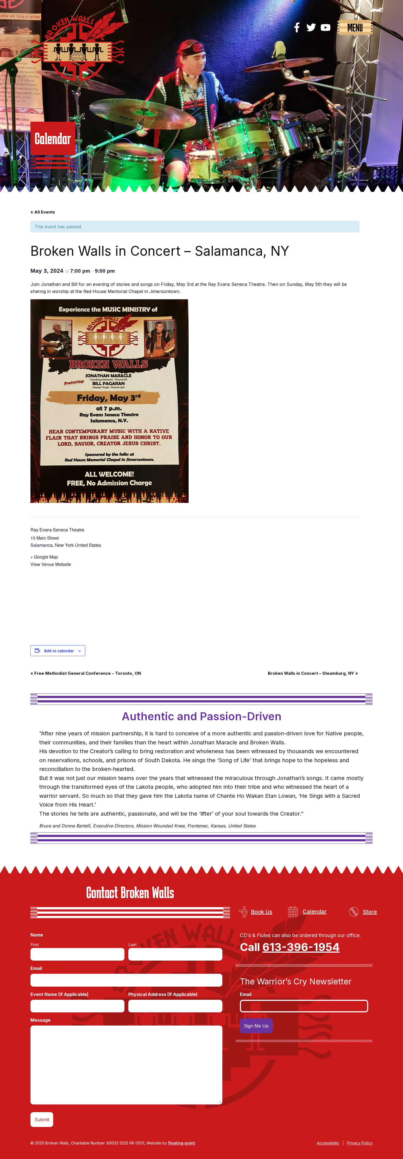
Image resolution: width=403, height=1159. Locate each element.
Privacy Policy (360, 1143)
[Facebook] (296, 27)
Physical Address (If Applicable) (163, 994)
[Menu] (355, 27)
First (34, 944)
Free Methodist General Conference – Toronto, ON (85, 673)
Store (370, 912)
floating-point (181, 1143)
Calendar (315, 911)
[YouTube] (325, 27)
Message (40, 1020)
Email (45, 968)
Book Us (261, 912)
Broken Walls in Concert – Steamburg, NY (313, 673)
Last (132, 944)
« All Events (42, 212)
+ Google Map (44, 557)
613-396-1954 (301, 947)
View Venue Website (50, 564)
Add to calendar (59, 650)
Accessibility (328, 1143)
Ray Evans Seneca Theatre (57, 529)
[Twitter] (311, 27)
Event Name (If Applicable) (59, 994)
